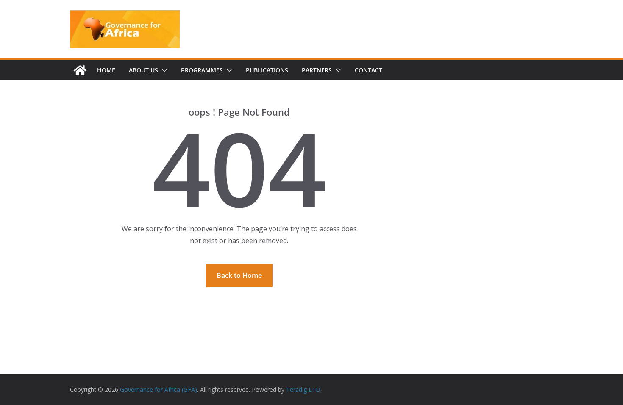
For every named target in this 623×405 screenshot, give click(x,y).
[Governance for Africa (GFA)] (80, 70)
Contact (368, 70)
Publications (267, 70)
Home (106, 70)
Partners (317, 70)
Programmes (202, 70)
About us (143, 70)
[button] (162, 70)
